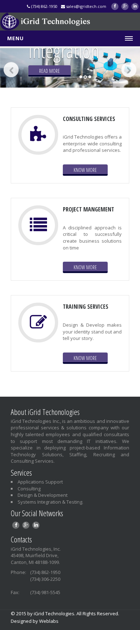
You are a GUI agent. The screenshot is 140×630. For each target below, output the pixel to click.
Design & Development (42, 495)
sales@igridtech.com (85, 6)
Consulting (29, 488)
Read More (47, 70)
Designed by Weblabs (35, 621)
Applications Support (40, 482)
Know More (85, 170)
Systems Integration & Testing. (50, 502)
